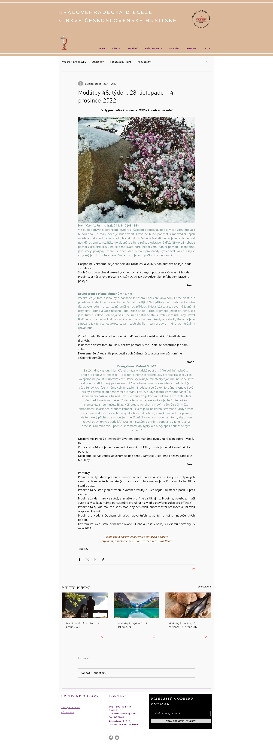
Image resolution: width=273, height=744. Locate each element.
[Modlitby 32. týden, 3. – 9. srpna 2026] (136, 605)
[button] (116, 48)
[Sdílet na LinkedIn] (95, 559)
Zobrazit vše (204, 586)
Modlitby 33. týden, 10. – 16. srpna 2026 (83, 625)
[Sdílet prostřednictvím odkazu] (102, 559)
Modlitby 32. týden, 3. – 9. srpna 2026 (133, 625)
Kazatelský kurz (120, 62)
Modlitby (98, 62)
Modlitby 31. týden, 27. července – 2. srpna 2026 (184, 625)
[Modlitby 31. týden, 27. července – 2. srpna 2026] (188, 605)
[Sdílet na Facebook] (79, 559)
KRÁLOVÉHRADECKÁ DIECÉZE (107, 12)
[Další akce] (193, 84)
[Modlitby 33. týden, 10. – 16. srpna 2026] (85, 605)
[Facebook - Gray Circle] (111, 737)
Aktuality (144, 62)
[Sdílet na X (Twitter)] (87, 559)
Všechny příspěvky (74, 62)
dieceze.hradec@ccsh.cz (124, 713)
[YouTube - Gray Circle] (117, 737)
